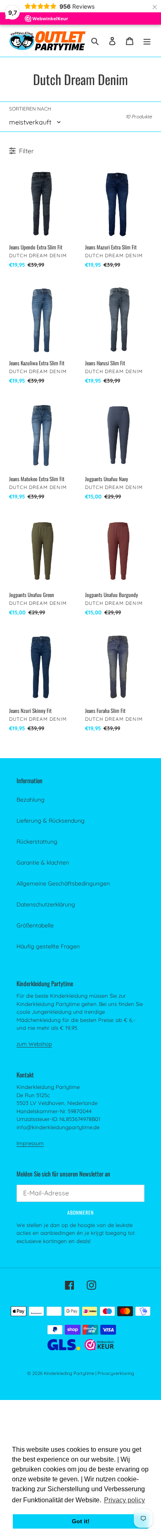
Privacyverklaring (115, 1373)
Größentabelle (35, 925)
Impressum (30, 1143)
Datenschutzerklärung (46, 904)
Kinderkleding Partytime (69, 1373)
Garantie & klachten (43, 862)
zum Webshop (34, 1043)
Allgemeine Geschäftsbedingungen (63, 883)
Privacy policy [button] (124, 1500)
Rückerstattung (37, 841)
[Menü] (147, 40)
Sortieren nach (30, 109)
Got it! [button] (81, 1521)
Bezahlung (31, 799)
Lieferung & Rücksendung (51, 820)
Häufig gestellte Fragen (48, 946)
